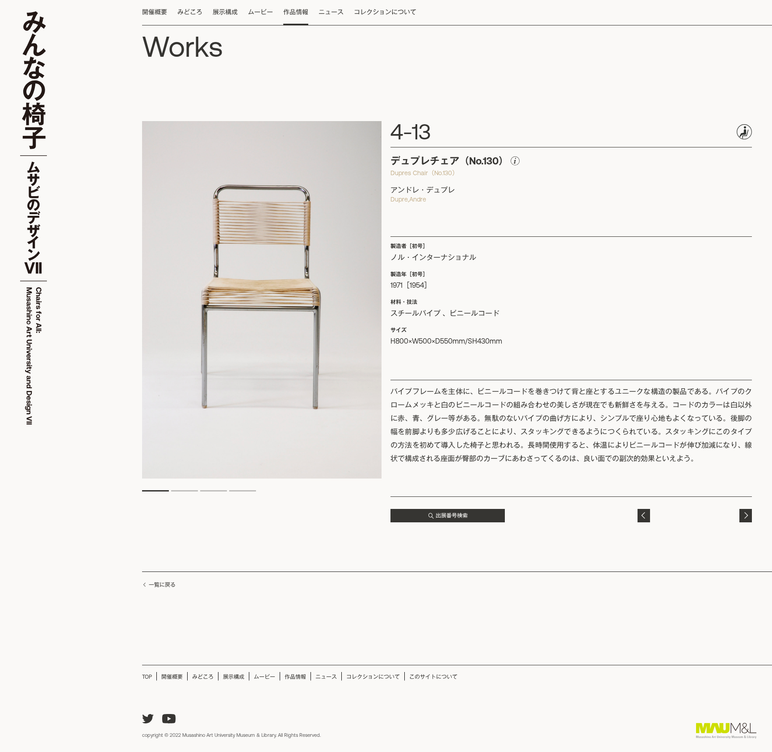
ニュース (331, 12)
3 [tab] (213, 491)
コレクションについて (385, 12)
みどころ (189, 12)
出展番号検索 (452, 516)
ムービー (260, 12)
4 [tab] (242, 491)
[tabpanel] (262, 300)
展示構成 (225, 12)
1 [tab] (155, 491)
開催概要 (154, 12)
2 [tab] (184, 491)
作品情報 (295, 12)
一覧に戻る (162, 585)
